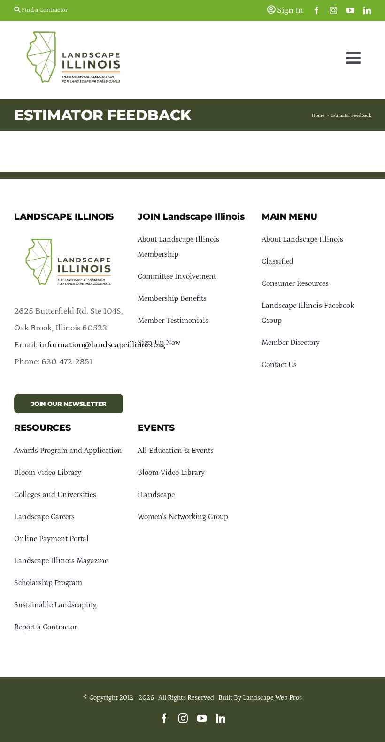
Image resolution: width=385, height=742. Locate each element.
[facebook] (316, 10)
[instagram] (333, 10)
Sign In (289, 10)
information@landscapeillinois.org (102, 345)
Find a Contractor (44, 10)
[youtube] (350, 10)
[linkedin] (367, 10)
